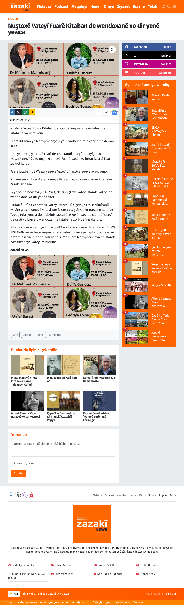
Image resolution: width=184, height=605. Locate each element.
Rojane (139, 6)
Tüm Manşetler (64, 573)
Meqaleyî (79, 6)
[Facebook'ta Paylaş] (12, 112)
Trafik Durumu (149, 565)
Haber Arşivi (148, 573)
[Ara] (169, 6)
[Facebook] (11, 495)
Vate (15, 334)
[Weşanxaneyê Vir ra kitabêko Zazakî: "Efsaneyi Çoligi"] (27, 365)
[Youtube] (31, 495)
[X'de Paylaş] (18, 112)
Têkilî (152, 6)
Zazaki (27, 334)
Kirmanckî (55, 334)
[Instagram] (25, 495)
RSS (15, 593)
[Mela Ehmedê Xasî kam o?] (63, 365)
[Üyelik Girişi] (164, 6)
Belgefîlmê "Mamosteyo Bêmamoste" (99, 379)
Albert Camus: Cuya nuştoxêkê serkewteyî (25, 414)
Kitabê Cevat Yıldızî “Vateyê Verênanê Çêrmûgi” (96, 416)
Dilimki (40, 334)
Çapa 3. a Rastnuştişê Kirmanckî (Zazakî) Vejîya (61, 416)
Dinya (109, 6)
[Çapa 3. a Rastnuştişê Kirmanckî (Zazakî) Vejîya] (63, 400)
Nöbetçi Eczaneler (23, 565)
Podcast (61, 6)
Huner (95, 6)
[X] (18, 495)
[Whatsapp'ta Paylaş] (25, 112)
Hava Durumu (64, 565)
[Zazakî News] (20, 7)
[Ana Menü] (174, 6)
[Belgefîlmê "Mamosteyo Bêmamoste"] (99, 365)
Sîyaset (123, 6)
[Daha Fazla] (32, 112)
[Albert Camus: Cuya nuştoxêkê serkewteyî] (27, 400)
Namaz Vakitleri (107, 565)
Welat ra (44, 6)
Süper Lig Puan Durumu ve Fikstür (26, 575)
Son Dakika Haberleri (110, 573)
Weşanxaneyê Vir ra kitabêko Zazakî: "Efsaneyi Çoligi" (24, 381)
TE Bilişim (170, 593)
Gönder (19, 473)
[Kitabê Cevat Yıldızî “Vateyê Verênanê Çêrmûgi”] (99, 400)
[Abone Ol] (114, 112)
